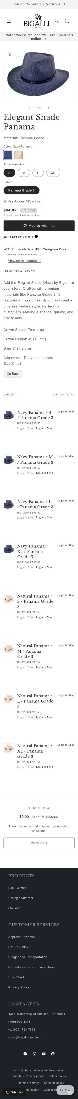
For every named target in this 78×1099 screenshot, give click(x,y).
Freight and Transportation (27, 957)
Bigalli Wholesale (36, 1070)
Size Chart (12, 363)
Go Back (13, 374)
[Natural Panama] (18, 155)
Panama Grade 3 (21, 190)
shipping (45, 826)
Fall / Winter (17, 888)
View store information (24, 260)
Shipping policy (54, 1083)
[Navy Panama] (8, 155)
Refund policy (57, 1076)
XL (53, 172)
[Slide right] (48, 108)
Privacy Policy (19, 987)
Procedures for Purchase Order (31, 967)
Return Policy (18, 947)
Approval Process (21, 937)
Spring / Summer (20, 898)
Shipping (8, 215)
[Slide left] (29, 108)
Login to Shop (25, 428)
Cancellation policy (56, 1089)
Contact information (26, 1089)
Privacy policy (35, 1076)
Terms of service (29, 1083)
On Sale (14, 908)
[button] (9, 21)
